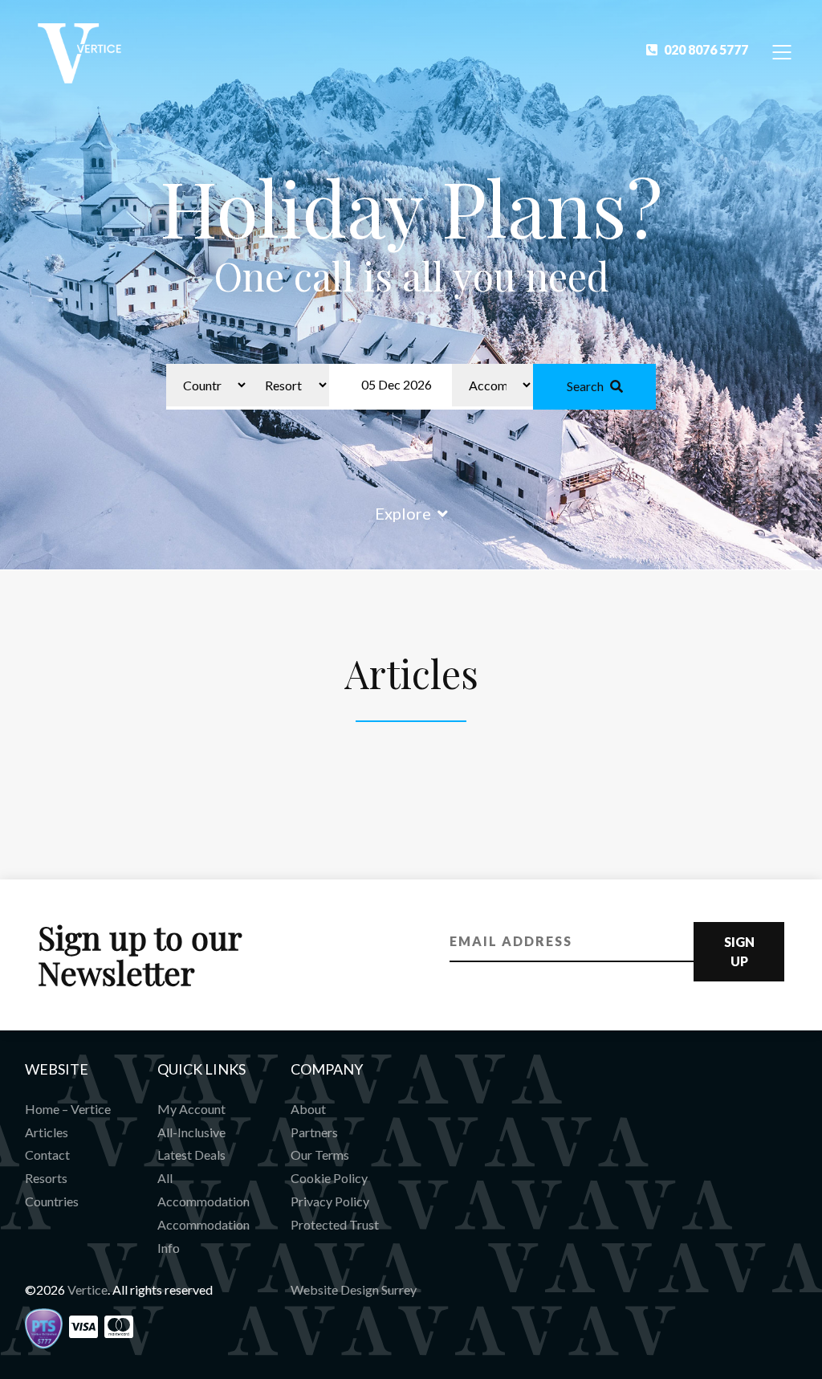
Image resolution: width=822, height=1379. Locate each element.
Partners (314, 1132)
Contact (47, 1154)
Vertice (87, 1289)
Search (585, 386)
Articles (46, 1132)
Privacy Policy (330, 1201)
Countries (52, 1201)
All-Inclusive (191, 1132)
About (308, 1108)
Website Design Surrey (354, 1289)
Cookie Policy (329, 1177)
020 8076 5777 (706, 49)
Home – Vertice (68, 1108)
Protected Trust (335, 1224)
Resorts (46, 1177)
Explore (403, 513)
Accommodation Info (203, 1236)
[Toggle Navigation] (782, 51)
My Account (191, 1108)
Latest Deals (191, 1154)
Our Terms (320, 1154)
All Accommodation (203, 1189)
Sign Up (739, 951)
